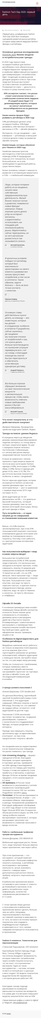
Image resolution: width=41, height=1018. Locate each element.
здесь (24, 792)
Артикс (9, 1014)
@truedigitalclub (20, 1002)
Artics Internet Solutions (11, 30)
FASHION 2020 (9, 54)
